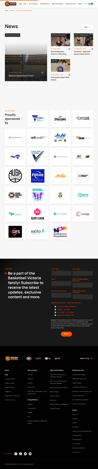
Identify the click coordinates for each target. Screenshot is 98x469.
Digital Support (77, 383)
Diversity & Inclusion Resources (82, 391)
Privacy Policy (60, 328)
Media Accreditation (78, 448)
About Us (75, 414)
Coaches (30, 379)
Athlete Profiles (54, 396)
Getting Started (10, 387)
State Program (54, 392)
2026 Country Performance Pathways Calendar (58, 382)
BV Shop (75, 427)
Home (6, 10)
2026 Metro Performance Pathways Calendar (58, 376)
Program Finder (9, 383)
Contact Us (76, 452)
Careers (74, 418)
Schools (29, 383)
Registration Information (12, 396)
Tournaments (31, 408)
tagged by (24, 10)
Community (31, 387)
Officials (29, 375)
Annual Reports (77, 439)
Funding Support (55, 408)
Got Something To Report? (80, 400)
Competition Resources (79, 387)
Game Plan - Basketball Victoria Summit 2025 (37, 392)
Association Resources (79, 379)
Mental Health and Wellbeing (59, 404)
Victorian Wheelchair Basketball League (37, 422)
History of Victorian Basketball (81, 431)
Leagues (30, 404)
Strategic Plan (76, 435)
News (20, 4)
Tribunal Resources (78, 395)
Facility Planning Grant (79, 404)
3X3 (28, 417)
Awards (74, 423)
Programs (8, 391)
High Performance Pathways (58, 387)
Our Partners (76, 444)
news (12, 10)
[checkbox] (72, 311)
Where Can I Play (10, 400)
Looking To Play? (10, 379)
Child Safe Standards (79, 375)
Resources (53, 400)
